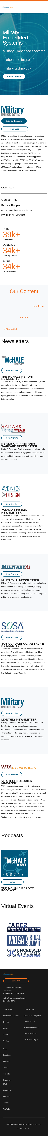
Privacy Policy (24, 1128)
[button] (21, 7)
